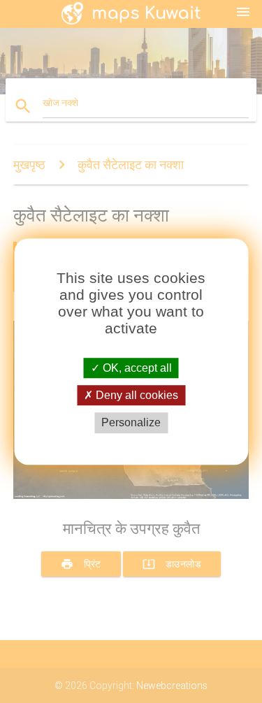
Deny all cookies (135, 395)
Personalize (131, 423)
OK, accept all (136, 368)
